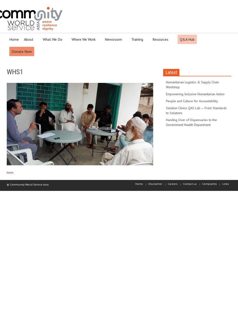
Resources (159, 41)
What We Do (51, 41)
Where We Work (82, 41)
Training (136, 41)
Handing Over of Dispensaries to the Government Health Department (191, 122)
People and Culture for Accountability (192, 101)
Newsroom (112, 41)
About (27, 41)
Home (14, 39)
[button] (226, 39)
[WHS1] (80, 125)
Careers (173, 184)
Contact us (190, 184)
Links (225, 184)
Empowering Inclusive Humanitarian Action (195, 94)
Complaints (209, 184)
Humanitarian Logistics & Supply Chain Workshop (192, 84)
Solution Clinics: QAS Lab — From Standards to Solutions (196, 110)
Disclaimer (155, 184)
